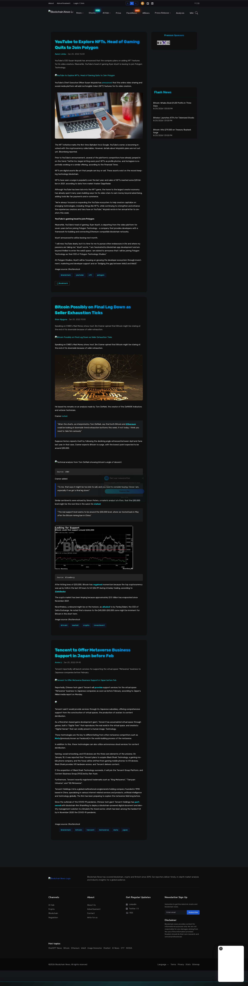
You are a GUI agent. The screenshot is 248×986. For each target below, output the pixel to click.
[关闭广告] (221, 948)
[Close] (143, 484)
